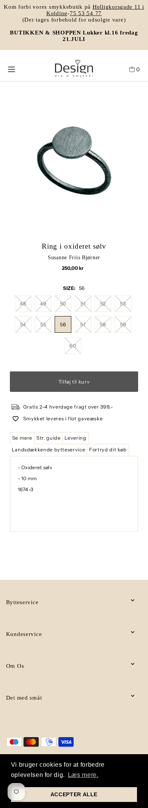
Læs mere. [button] (83, 775)
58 (103, 324)
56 (63, 324)
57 (83, 324)
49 (43, 304)
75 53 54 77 (86, 13)
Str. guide (48, 438)
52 (103, 304)
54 (23, 324)
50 (63, 304)
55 (43, 324)
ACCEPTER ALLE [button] (74, 794)
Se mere (22, 438)
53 (123, 304)
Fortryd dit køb (108, 450)
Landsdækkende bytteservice (48, 450)
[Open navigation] (19, 68)
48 (23, 304)
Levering (75, 438)
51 (82, 304)
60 (72, 346)
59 (123, 324)
